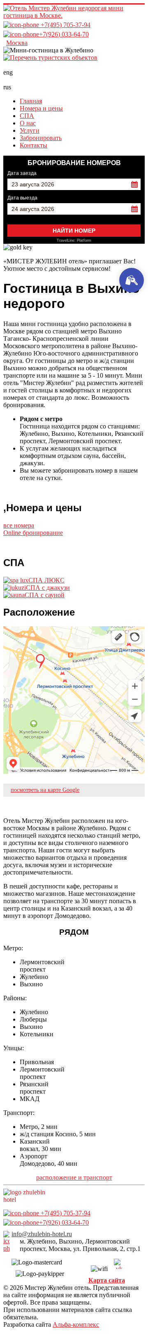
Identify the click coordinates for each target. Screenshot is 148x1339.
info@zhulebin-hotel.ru (42, 1233)
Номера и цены (41, 108)
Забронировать (41, 137)
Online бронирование (33, 532)
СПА (27, 115)
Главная (31, 100)
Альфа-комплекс (76, 1324)
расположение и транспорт (74, 1177)
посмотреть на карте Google (45, 790)
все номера (18, 525)
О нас (28, 123)
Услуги (29, 130)
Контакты (33, 145)
